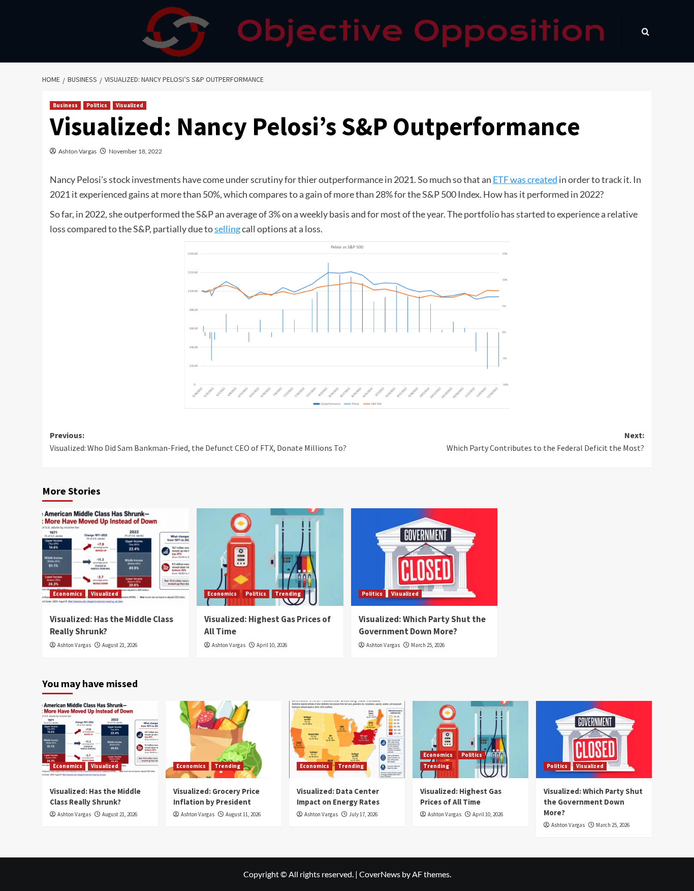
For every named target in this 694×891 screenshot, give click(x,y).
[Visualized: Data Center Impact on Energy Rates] (347, 739)
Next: (545, 441)
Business (65, 105)
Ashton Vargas (77, 151)
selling (227, 228)
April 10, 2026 (272, 645)
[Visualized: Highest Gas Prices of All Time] (270, 557)
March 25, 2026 (428, 645)
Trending (288, 593)
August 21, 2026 (119, 645)
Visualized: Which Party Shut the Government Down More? (422, 625)
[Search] (645, 31)
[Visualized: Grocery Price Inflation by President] (223, 739)
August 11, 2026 (243, 814)
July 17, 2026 (363, 814)
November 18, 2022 (135, 151)
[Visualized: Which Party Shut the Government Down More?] (424, 557)
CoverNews (379, 874)
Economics (67, 593)
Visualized (129, 105)
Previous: (198, 441)
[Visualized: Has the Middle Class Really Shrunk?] (115, 557)
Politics (96, 105)
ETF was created (525, 179)
